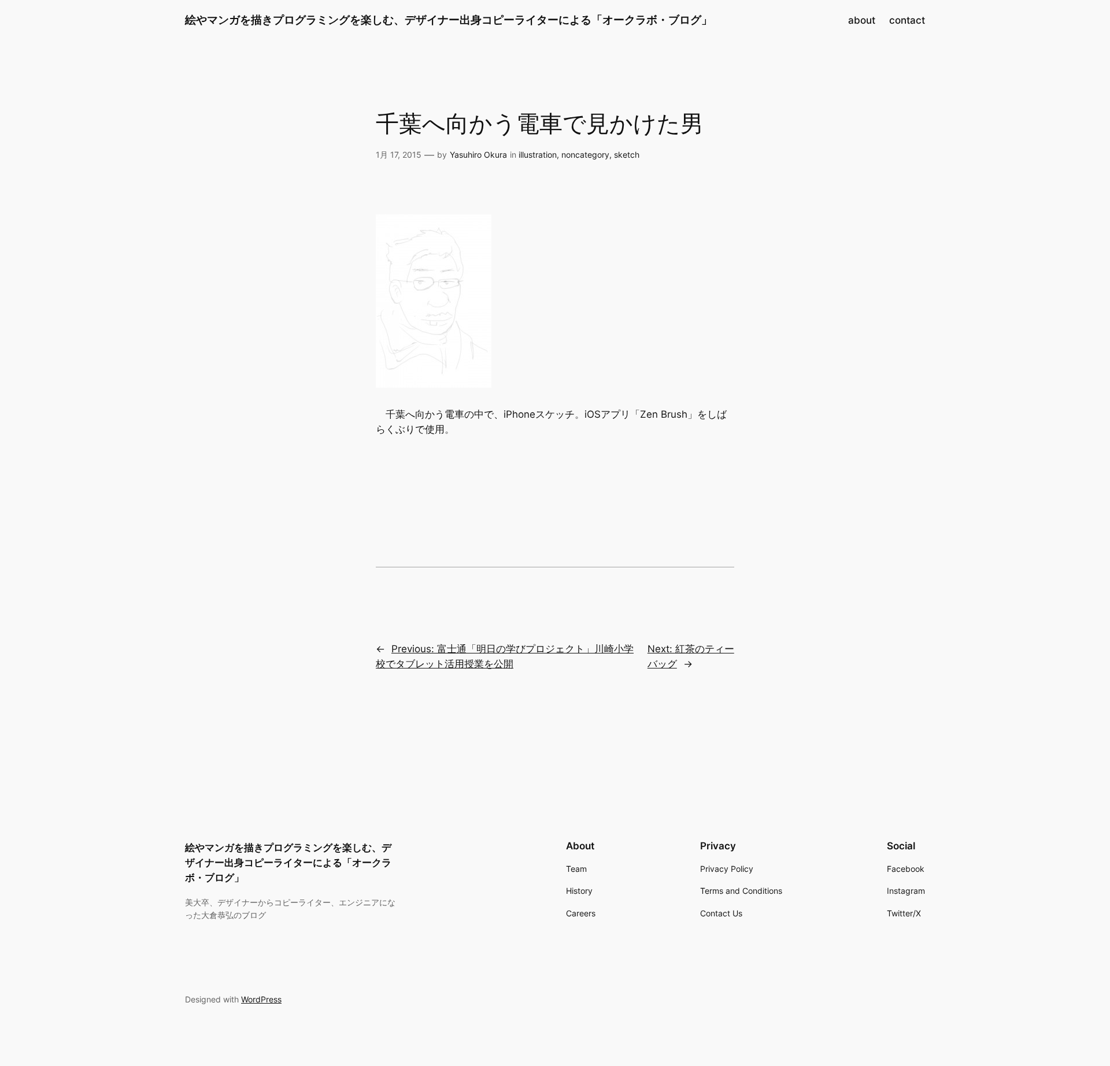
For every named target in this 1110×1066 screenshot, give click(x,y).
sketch (626, 154)
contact (907, 20)
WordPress (261, 999)
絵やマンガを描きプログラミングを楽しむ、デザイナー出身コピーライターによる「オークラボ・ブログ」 (448, 20)
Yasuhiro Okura (478, 154)
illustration (538, 154)
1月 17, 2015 (398, 154)
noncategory (585, 154)
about (861, 20)
